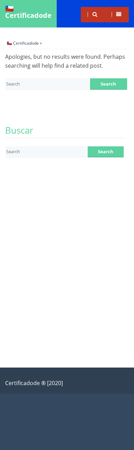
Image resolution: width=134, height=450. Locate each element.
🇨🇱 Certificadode (28, 12)
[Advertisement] (67, 237)
